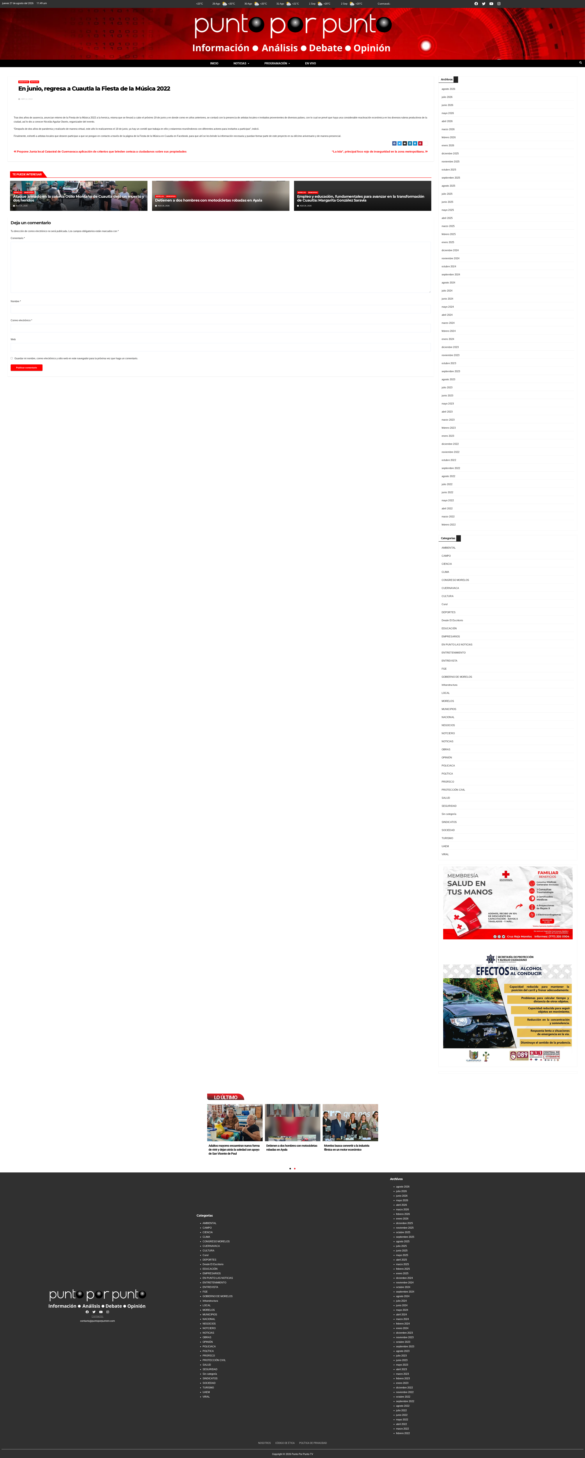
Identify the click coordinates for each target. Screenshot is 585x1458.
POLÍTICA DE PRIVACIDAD (313, 1443)
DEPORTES (449, 612)
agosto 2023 (448, 379)
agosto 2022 (448, 476)
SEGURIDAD (449, 806)
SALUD (446, 798)
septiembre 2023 (451, 371)
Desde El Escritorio (452, 620)
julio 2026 (447, 97)
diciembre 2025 (450, 153)
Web (13, 339)
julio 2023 (447, 387)
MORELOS (18, 192)
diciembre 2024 (450, 250)
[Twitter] (484, 4)
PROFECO (448, 781)
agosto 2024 (448, 282)
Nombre (16, 301)
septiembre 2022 (451, 468)
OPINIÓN (447, 757)
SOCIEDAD (448, 830)
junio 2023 (447, 395)
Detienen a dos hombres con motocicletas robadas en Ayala (208, 200)
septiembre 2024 (451, 274)
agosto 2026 (448, 89)
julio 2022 (447, 484)
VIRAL (445, 854)
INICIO (214, 63)
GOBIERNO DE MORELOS (457, 677)
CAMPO (446, 556)
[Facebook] (476, 4)
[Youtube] (491, 4)
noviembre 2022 (451, 452)
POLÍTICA (447, 773)
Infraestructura (449, 685)
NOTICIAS (240, 63)
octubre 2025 (449, 169)
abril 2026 (447, 121)
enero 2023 (448, 436)
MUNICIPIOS (23, 82)
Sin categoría (449, 814)
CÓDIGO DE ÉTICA (285, 1443)
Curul (445, 604)
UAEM (445, 846)
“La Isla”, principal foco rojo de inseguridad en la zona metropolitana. (378, 151)
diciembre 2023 (450, 347)
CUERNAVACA (450, 588)
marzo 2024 (448, 323)
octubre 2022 (449, 460)
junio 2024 (447, 298)
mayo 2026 (448, 113)
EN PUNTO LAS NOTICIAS (457, 644)
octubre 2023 (449, 363)
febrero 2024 (449, 331)
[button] (241, 63)
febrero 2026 (449, 137)
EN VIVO (310, 63)
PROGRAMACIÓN (275, 63)
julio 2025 (447, 194)
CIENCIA (447, 564)
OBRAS (446, 749)
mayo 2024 (448, 307)
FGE (444, 669)
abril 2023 (447, 411)
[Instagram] (499, 4)
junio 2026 (447, 105)
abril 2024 (447, 315)
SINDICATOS (449, 822)
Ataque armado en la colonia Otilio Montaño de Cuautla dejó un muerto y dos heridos (78, 198)
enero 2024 (448, 339)
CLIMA (445, 572)
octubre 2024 (449, 266)
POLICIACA (448, 765)
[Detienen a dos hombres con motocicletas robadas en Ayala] (350, 1122)
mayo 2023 (448, 403)
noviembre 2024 (451, 258)
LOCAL (446, 693)
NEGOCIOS (448, 725)
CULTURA (448, 596)
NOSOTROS (264, 1443)
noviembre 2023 (451, 355)
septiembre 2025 (451, 177)
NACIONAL (448, 717)
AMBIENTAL (449, 547)
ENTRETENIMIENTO (454, 652)
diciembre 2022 (450, 444)
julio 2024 (447, 290)
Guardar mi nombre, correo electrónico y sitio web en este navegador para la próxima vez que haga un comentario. (76, 358)
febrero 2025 (449, 234)
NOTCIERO (448, 733)
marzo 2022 (448, 516)
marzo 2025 (448, 226)
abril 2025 (447, 218)
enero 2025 (448, 242)
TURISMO (447, 838)
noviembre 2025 (451, 161)
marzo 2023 (448, 419)
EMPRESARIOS (451, 636)
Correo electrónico (21, 320)
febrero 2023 (449, 428)
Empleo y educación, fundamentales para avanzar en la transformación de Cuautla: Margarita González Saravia (360, 198)
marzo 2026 (448, 129)
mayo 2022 (448, 500)
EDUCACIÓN (449, 628)
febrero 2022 (449, 524)
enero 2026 (448, 145)
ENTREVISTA (449, 660)
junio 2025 (447, 202)
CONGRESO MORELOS (455, 580)
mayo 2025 (448, 210)
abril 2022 (447, 508)
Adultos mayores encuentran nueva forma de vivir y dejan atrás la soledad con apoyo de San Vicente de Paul (291, 1149)
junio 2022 (447, 492)
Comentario (18, 238)
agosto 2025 (448, 185)
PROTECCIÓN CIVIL (453, 790)
